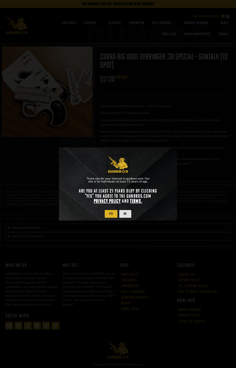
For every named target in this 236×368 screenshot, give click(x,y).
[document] (118, 184)
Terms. (136, 201)
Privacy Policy (107, 201)
